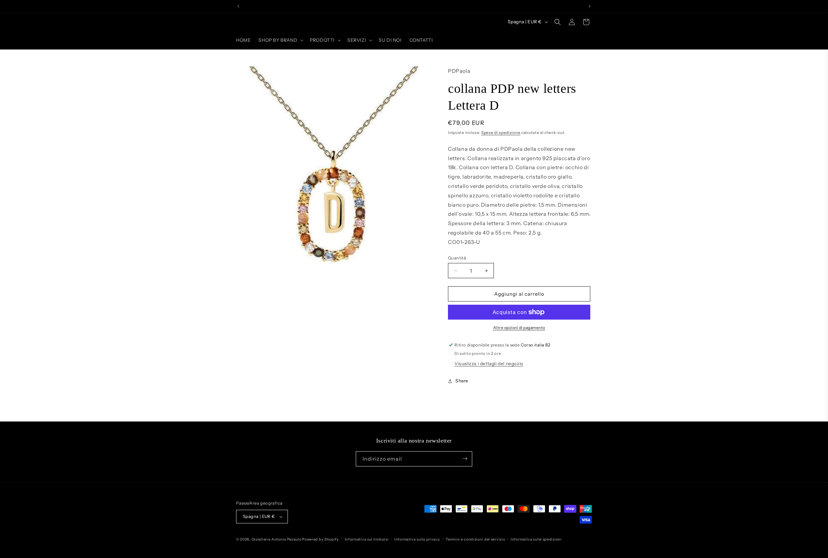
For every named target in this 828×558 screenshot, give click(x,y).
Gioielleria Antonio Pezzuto (277, 539)
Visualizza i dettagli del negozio (488, 364)
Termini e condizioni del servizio (475, 539)
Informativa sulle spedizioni (536, 539)
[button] (280, 40)
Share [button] (461, 381)
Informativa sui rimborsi (367, 539)
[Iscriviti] (465, 458)
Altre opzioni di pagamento (519, 327)
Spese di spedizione (500, 132)
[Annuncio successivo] (590, 6)
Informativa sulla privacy (417, 539)
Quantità (457, 257)
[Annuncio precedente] (238, 6)
